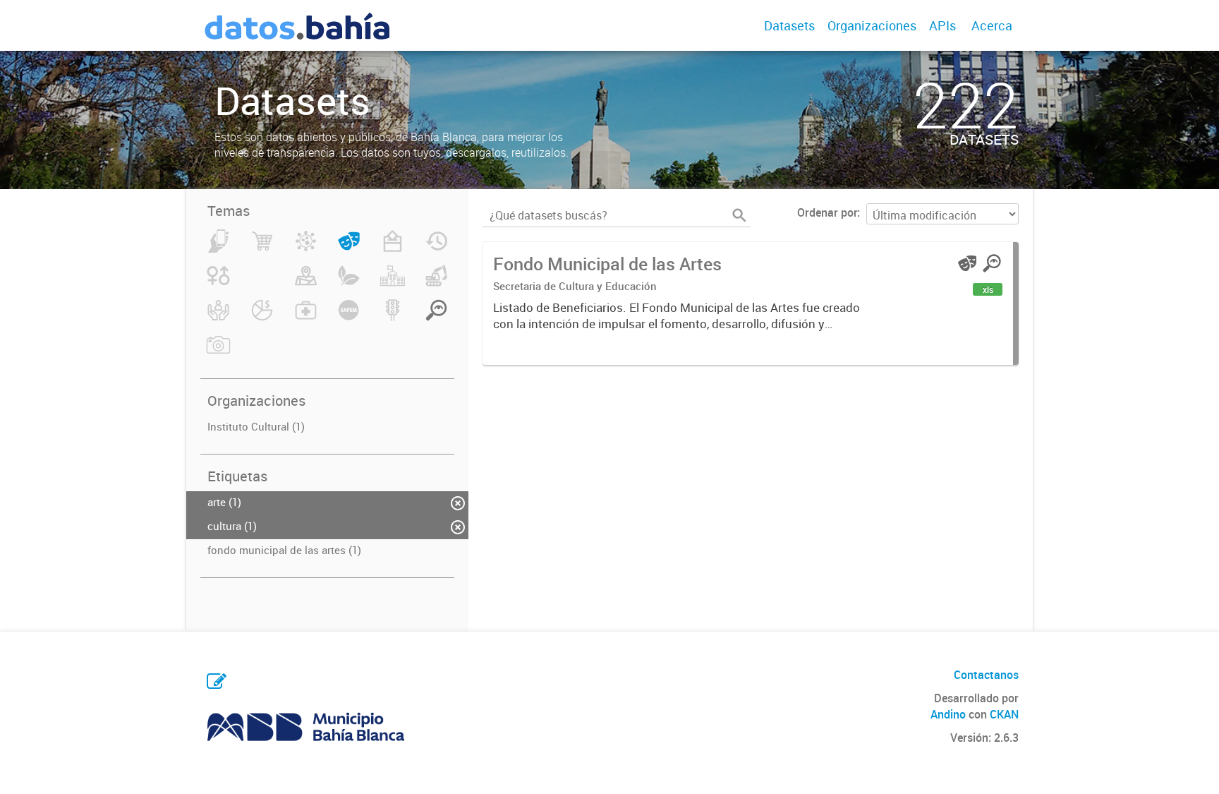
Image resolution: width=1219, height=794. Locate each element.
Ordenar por (827, 212)
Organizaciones (871, 25)
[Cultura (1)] (348, 249)
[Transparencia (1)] (436, 318)
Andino (948, 714)
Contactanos (986, 674)
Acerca (991, 25)
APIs (942, 25)
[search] (739, 215)
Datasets (789, 25)
